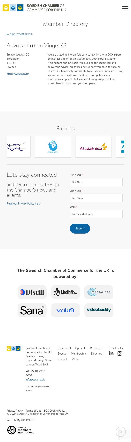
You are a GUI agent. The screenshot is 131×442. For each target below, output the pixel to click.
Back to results (20, 34)
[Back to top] (121, 432)
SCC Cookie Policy (54, 410)
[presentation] (67, 161)
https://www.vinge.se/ (18, 73)
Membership (78, 353)
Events (62, 353)
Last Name (76, 190)
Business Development (71, 348)
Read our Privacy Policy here (23, 203)
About (76, 359)
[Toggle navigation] (125, 8)
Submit (80, 228)
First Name (76, 174)
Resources (96, 348)
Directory (96, 353)
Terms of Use (33, 410)
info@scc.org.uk (35, 379)
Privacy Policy (15, 410)
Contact (62, 359)
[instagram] (120, 353)
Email (73, 206)
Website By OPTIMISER (21, 420)
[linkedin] (111, 353)
